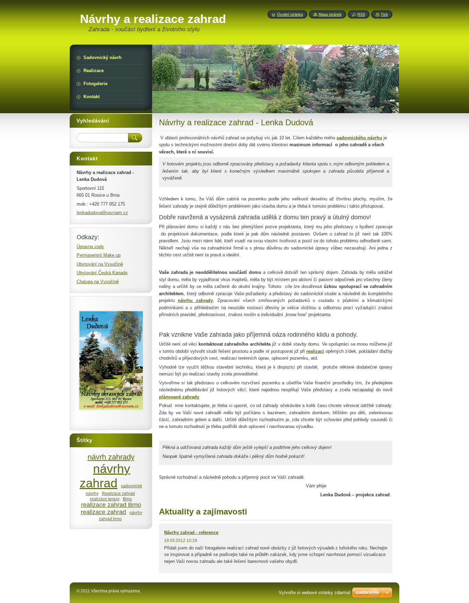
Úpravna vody (90, 246)
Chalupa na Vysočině (98, 281)
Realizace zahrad (118, 493)
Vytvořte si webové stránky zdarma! (315, 592)
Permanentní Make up (99, 255)
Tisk (384, 14)
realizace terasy (104, 499)
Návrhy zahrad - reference (191, 532)
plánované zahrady (179, 396)
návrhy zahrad (105, 476)
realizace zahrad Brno (111, 504)
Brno (127, 499)
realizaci (315, 351)
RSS (361, 14)
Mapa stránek (330, 14)
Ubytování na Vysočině (100, 264)
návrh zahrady (111, 457)
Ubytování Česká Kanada (102, 272)
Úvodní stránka (290, 14)
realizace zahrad (103, 512)
